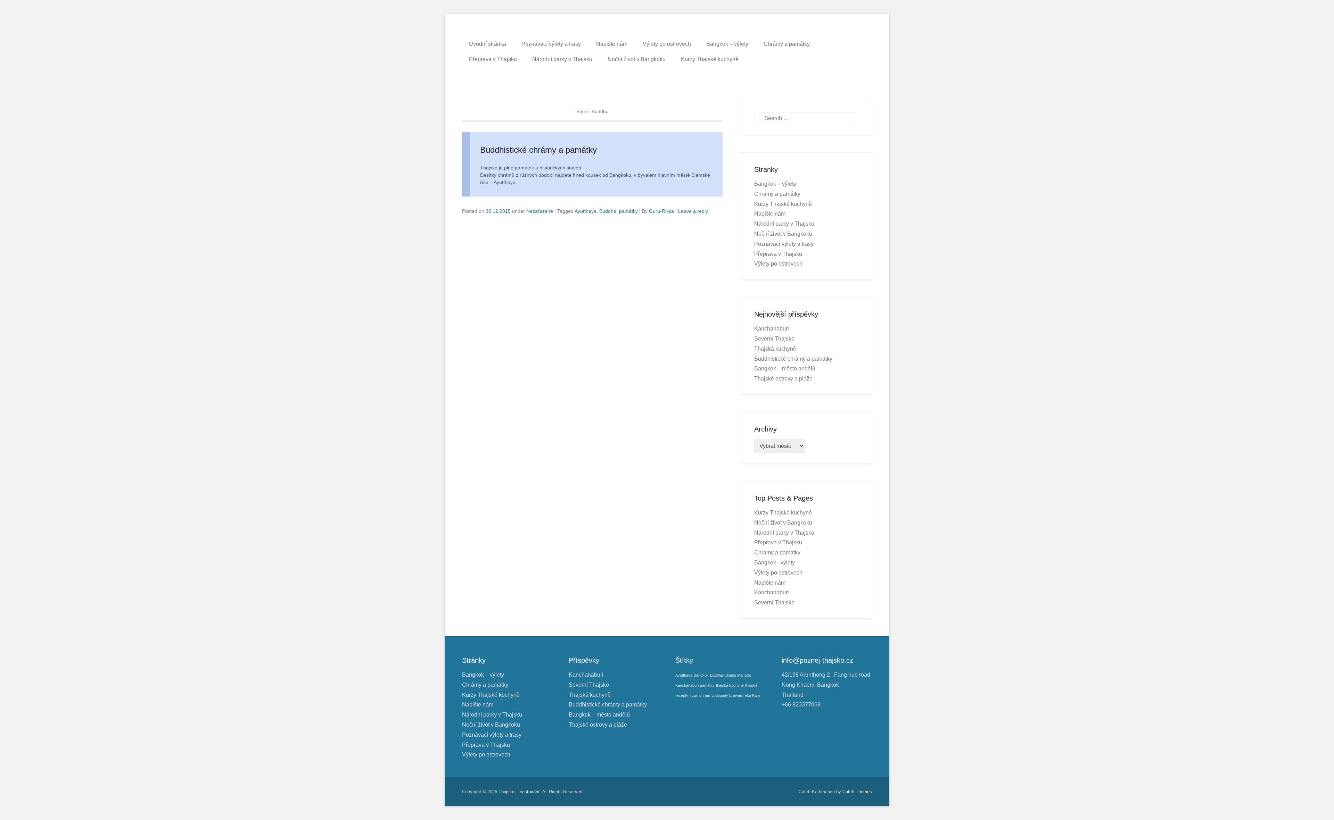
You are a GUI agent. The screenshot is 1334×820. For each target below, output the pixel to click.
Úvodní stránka (487, 44)
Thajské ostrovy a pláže (783, 379)
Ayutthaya (585, 211)
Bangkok (701, 675)
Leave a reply (693, 211)
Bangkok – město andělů (784, 368)
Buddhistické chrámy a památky (538, 149)
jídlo (747, 675)
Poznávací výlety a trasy (551, 44)
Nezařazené (539, 211)
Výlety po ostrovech (667, 44)
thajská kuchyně (730, 685)
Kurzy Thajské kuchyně (710, 59)
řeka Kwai (751, 695)
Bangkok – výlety (727, 44)
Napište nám (611, 44)
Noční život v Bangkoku (637, 59)
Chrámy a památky (787, 44)
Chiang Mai (733, 675)
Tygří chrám (700, 695)
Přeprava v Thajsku (493, 59)
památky (628, 211)
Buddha (607, 211)
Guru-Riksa (661, 211)
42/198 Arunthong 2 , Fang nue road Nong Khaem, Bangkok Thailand (826, 685)
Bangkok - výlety (774, 563)
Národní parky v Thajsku (562, 59)
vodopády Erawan (726, 695)
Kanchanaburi (771, 329)
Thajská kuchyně (775, 349)
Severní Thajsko (774, 339)
